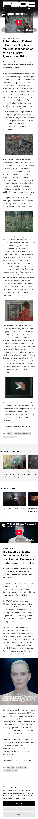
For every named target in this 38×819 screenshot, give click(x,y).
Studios (5, 9)
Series (23, 9)
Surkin (15, 770)
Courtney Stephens (17, 82)
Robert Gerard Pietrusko (23, 79)
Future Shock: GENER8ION (22, 760)
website (5, 411)
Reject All (19, 814)
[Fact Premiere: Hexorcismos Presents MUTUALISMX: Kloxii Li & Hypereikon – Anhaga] (14, 462)
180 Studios (7, 770)
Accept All (19, 803)
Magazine (31, 9)
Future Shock (24, 730)
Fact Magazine (19, 4)
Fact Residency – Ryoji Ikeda (23, 426)
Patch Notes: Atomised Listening (14, 508)
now (7, 406)
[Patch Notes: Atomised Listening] (14, 499)
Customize (19, 809)
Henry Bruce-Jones (14, 38)
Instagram (22, 409)
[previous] (31, 451)
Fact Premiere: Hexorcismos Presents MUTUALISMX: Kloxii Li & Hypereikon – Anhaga (14, 474)
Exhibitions (14, 9)
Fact (13, 548)
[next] (35, 451)
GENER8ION (10, 767)
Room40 (14, 406)
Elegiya (15, 97)
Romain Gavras (21, 767)
